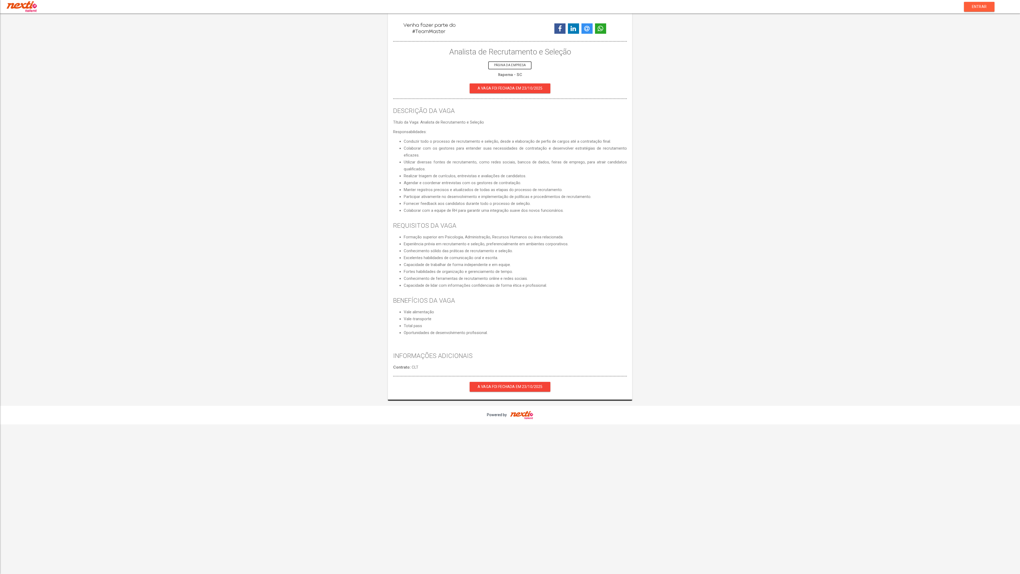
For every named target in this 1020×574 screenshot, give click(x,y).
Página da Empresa (510, 65)
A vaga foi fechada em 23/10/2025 (510, 88)
